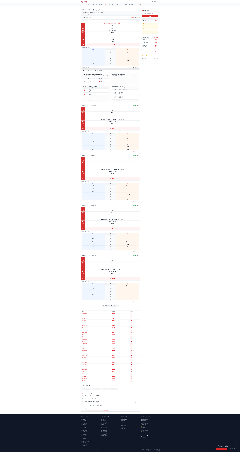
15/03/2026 (84, 366)
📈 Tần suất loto (144, 420)
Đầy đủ (132, 17)
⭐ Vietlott (141, 4)
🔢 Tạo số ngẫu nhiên (144, 423)
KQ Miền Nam (89, 8)
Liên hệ (86, 449)
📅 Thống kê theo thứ (144, 430)
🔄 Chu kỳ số (143, 427)
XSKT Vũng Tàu (84, 445)
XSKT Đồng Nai (84, 430)
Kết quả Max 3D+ (124, 428)
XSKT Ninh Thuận (104, 427)
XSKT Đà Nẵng (103, 419)
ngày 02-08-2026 (117, 208)
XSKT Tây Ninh (83, 438)
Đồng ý (221, 448)
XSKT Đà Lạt (83, 428)
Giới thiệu (81, 449)
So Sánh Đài (125, 4)
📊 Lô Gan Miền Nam (86, 388)
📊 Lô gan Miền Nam (144, 419)
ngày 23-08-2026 (117, 23)
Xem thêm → (155, 51)
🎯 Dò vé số (143, 417)
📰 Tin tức (142, 431)
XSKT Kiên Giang (84, 434)
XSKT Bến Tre (83, 420)
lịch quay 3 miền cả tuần (90, 410)
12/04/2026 (84, 357)
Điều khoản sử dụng (93, 449)
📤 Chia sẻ (135, 67)
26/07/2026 (84, 322)
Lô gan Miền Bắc (124, 419)
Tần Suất (119, 4)
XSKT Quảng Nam (104, 431)
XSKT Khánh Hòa (104, 424)
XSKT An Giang (83, 417)
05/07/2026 (84, 329)
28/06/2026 (84, 332)
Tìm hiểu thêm (233, 448)
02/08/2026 (84, 320)
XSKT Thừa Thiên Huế (105, 435)
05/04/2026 (84, 360)
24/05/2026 (84, 343)
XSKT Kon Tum (103, 426)
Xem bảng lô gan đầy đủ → (87, 100)
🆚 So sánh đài (143, 426)
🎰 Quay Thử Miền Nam (113, 388)
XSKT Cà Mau (83, 426)
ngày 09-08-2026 (117, 158)
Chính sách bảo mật (102, 449)
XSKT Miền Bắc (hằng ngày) (126, 417)
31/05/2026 (84, 341)
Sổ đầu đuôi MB (123, 420)
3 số (136, 17)
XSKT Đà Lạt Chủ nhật (108, 23)
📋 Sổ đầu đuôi (143, 424)
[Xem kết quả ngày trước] (82, 17)
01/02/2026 (84, 380)
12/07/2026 (84, 327)
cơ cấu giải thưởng (98, 410)
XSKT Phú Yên (103, 428)
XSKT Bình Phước (84, 423)
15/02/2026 (84, 376)
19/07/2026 (84, 325)
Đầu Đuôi (131, 4)
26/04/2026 (84, 353)
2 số (139, 17)
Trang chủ (84, 4)
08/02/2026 (84, 378)
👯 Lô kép (142, 428)
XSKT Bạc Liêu (83, 419)
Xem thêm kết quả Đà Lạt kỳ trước (110, 305)
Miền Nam (90, 4)
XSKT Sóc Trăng (84, 437)
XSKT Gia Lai (103, 423)
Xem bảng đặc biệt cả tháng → (117, 100)
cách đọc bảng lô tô (106, 410)
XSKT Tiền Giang (84, 439)
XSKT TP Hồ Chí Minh (85, 441)
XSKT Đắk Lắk (103, 420)
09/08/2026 (84, 318)
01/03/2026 (84, 371)
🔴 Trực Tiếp (108, 4)
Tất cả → (156, 20)
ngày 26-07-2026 (117, 258)
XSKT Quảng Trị (104, 434)
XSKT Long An (83, 435)
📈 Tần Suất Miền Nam (96, 388)
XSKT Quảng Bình (104, 430)
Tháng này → (155, 37)
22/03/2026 (84, 364)
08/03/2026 (84, 369)
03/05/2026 (84, 350)
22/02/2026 (84, 373)
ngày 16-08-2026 (117, 108)
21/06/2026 (84, 334)
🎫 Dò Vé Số (104, 388)
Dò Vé (136, 4)
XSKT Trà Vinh (83, 442)
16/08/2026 (84, 316)
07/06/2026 (84, 339)
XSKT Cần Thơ (83, 427)
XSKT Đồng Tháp (84, 431)
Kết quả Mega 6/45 (124, 425)
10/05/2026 (84, 348)
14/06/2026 (84, 336)
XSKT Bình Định (103, 417)
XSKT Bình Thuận (84, 424)
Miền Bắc (95, 4)
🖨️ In (138, 67)
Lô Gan (113, 4)
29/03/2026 (84, 362)
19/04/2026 (84, 355)
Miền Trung (101, 4)
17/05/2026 (84, 346)
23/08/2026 (84, 313)
